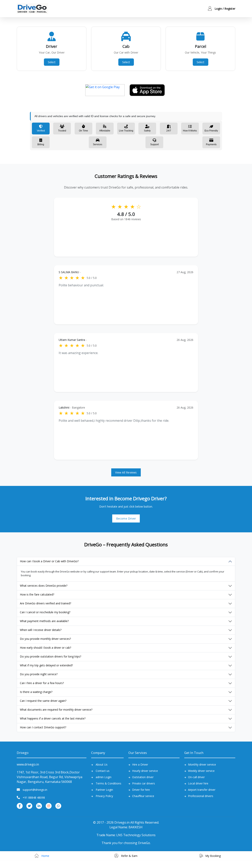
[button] (217, 9)
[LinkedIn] (39, 805)
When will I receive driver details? (40, 630)
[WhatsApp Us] (58, 805)
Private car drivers (143, 783)
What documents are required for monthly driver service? (56, 709)
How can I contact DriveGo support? (43, 727)
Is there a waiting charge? (36, 692)
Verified (41, 130)
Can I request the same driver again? (43, 701)
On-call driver (196, 777)
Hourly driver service (145, 771)
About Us (101, 764)
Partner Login (104, 790)
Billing (40, 144)
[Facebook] (20, 805)
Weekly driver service (201, 771)
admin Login (103, 777)
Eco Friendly (211, 130)
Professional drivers (200, 796)
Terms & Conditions (108, 783)
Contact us (102, 771)
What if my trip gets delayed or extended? (46, 665)
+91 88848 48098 (34, 797)
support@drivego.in (35, 790)
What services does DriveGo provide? (43, 585)
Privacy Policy (104, 796)
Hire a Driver (140, 764)
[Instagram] (49, 805)
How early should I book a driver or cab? (45, 647)
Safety (147, 130)
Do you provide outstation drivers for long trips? (50, 656)
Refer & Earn (128, 856)
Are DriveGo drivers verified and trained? (45, 603)
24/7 (168, 130)
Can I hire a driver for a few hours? (42, 683)
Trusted (62, 130)
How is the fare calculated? (37, 594)
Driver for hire (141, 790)
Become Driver (126, 518)
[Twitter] (29, 805)
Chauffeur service (143, 796)
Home (45, 856)
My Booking (213, 856)
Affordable (104, 130)
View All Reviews (126, 472)
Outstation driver (143, 777)
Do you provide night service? (38, 674)
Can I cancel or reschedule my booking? (45, 612)
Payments (211, 144)
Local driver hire (198, 783)
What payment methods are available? (44, 621)
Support (154, 144)
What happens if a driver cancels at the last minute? (52, 718)
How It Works (190, 130)
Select (52, 62)
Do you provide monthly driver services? (45, 639)
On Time (83, 130)
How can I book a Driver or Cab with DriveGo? (49, 561)
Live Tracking (126, 130)
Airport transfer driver (201, 790)
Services (97, 144)
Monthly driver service (202, 764)
